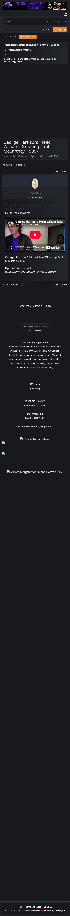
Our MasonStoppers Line (35, 342)
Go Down (7, 165)
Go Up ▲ (47, 906)
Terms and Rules (33, 906)
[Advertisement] (35, 100)
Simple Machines (32, 911)
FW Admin (36, 192)
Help (20, 906)
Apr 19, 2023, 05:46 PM (17, 213)
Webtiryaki (60, 911)
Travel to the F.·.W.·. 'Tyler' (35, 305)
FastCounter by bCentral (35, 405)
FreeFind (39, 330)
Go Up (5, 284)
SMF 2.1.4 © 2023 (14, 911)
